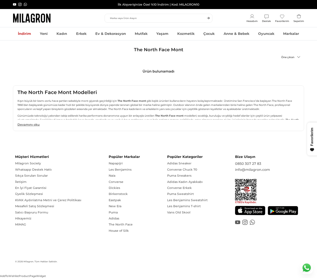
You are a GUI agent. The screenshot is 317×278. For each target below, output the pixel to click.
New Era (115, 206)
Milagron (28, 261)
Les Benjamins (120, 169)
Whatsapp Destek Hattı (33, 169)
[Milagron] (32, 18)
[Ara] (208, 18)
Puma (113, 212)
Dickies (114, 188)
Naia (112, 176)
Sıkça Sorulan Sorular (31, 176)
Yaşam (162, 34)
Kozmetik (186, 34)
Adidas (114, 218)
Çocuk (209, 34)
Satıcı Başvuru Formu (31, 212)
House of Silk (119, 231)
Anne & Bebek (236, 34)
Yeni (44, 34)
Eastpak (115, 200)
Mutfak (141, 34)
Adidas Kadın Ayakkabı (185, 182)
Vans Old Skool (178, 212)
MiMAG (20, 224)
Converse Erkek (179, 188)
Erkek (81, 34)
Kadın (61, 34)
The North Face (121, 224)
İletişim (21, 182)
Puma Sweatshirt (180, 194)
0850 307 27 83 (248, 164)
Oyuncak (266, 34)
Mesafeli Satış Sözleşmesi (34, 206)
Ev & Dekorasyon (110, 34)
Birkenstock (118, 194)
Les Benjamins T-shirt (184, 206)
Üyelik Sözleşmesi (29, 194)
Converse (116, 182)
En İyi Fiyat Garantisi (30, 188)
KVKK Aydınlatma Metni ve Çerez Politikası (48, 200)
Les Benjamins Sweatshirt (187, 200)
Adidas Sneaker (179, 163)
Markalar (291, 34)
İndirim (24, 34)
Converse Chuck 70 (182, 169)
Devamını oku (28, 125)
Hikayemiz (23, 218)
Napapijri (116, 163)
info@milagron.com (252, 170)
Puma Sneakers (179, 176)
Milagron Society (28, 163)
